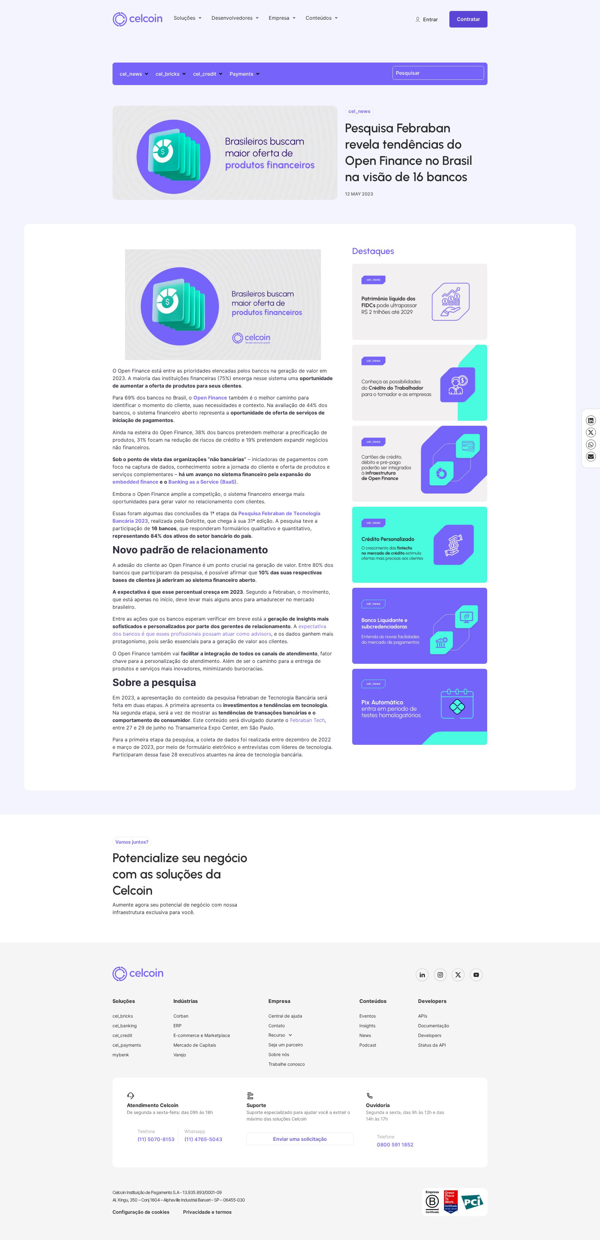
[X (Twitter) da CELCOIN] (461, 974)
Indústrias (185, 1001)
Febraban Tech (307, 720)
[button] (426, 19)
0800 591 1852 (395, 1144)
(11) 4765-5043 (203, 1139)
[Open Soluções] (200, 18)
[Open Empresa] (294, 18)
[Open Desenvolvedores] (257, 18)
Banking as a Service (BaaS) (202, 482)
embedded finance (135, 482)
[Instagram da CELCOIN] (443, 974)
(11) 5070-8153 (156, 1139)
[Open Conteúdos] (336, 18)
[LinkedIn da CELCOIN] (425, 974)
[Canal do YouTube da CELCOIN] (479, 974)
